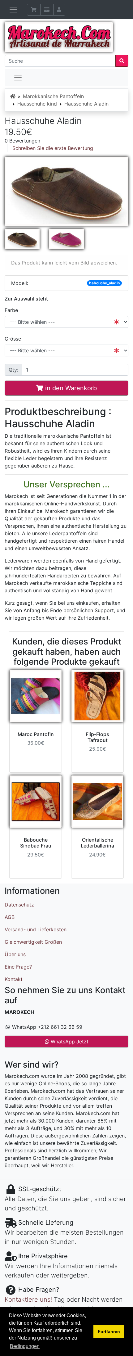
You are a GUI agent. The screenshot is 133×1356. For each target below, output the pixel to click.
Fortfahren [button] (109, 1331)
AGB (10, 917)
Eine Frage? (18, 967)
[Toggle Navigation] (18, 78)
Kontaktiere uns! (28, 1299)
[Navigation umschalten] (13, 10)
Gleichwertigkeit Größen (33, 942)
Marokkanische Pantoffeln (53, 96)
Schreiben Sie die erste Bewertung (52, 148)
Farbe (11, 310)
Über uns (15, 954)
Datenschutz (19, 905)
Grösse (13, 339)
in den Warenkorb (70, 388)
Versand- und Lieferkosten (35, 929)
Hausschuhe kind (37, 104)
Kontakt (14, 979)
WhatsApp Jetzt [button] (68, 1041)
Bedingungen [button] (25, 1346)
